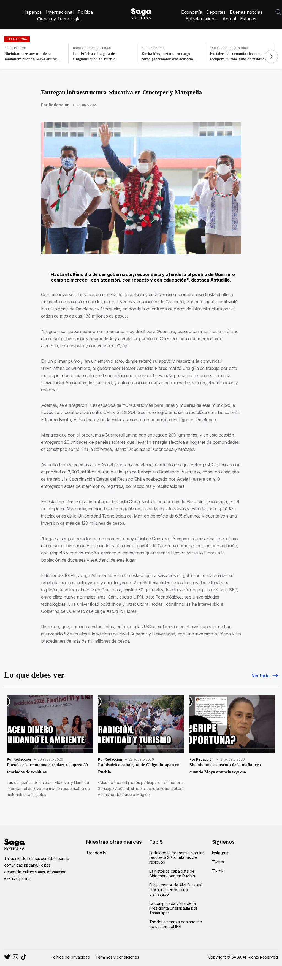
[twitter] (15, 956)
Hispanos (32, 12)
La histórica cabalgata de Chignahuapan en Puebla (172, 873)
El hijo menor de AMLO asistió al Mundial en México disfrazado (176, 890)
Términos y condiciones (117, 957)
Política (85, 12)
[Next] (271, 56)
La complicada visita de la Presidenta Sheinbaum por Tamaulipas (173, 908)
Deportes (216, 12)
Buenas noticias (246, 12)
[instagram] (7, 956)
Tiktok (218, 870)
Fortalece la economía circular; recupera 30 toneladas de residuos (177, 857)
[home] (141, 12)
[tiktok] (23, 956)
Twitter (218, 861)
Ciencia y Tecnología (58, 18)
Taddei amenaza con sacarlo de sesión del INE (175, 924)
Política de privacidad (70, 957)
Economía (191, 12)
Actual (229, 18)
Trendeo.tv (96, 852)
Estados (248, 18)
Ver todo (261, 675)
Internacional (60, 12)
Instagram (220, 852)
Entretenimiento (202, 18)
